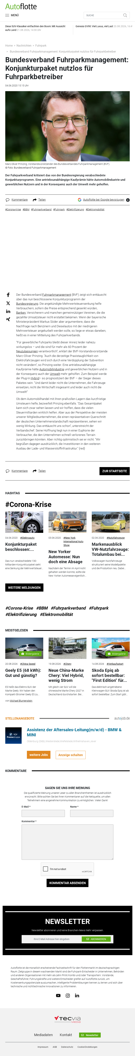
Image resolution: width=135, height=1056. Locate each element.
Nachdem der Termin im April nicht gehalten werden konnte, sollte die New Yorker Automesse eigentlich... (67, 572)
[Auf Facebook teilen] (8, 294)
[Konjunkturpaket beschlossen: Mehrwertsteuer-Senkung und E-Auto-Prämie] (24, 522)
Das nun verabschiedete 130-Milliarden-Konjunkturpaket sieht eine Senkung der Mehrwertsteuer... (24, 564)
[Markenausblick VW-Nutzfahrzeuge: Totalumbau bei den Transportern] (111, 522)
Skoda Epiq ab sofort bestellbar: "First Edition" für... (109, 675)
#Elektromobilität (56, 614)
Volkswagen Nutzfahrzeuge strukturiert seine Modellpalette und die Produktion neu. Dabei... (109, 564)
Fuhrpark (40, 45)
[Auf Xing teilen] (8, 319)
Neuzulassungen (27, 351)
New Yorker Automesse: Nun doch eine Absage (65, 556)
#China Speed (27, 663)
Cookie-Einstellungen (87, 1047)
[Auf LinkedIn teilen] (8, 311)
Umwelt (55, 374)
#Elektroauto (27, 537)
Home (9, 45)
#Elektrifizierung (21, 614)
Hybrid (35, 378)
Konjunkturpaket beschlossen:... (21, 547)
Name (73, 806)
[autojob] (122, 718)
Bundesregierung (27, 303)
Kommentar (28, 821)
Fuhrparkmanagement (56, 294)
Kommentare (20, 199)
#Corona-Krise (28, 504)
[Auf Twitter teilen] (8, 303)
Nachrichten (24, 45)
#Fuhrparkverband (68, 608)
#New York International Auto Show (73, 541)
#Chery (67, 663)
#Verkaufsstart (115, 663)
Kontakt (66, 1035)
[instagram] (68, 995)
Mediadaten (43, 1035)
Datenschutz (67, 1047)
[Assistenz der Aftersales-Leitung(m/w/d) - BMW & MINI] (13, 735)
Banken (21, 312)
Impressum (43, 1047)
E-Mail (25, 806)
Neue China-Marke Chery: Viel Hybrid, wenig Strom (66, 675)
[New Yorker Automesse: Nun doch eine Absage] (67, 522)
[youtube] (58, 995)
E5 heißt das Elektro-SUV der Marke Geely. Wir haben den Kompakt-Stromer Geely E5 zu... (22, 691)
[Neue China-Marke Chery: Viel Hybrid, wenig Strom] (67, 648)
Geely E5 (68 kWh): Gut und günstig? (23, 673)
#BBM (41, 608)
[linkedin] (77, 995)
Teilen (42, 199)
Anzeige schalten (70, 755)
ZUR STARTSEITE (114, 471)
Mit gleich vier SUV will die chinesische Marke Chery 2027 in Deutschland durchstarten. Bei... (66, 691)
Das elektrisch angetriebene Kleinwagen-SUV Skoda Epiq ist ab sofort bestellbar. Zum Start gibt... (110, 691)
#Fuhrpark (98, 608)
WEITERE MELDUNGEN (24, 587)
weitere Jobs (39, 755)
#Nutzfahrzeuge (116, 537)
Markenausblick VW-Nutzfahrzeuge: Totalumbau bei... (110, 549)
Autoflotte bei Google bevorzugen (103, 199)
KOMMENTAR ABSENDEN (67, 883)
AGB (55, 1047)
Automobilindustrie (51, 369)
